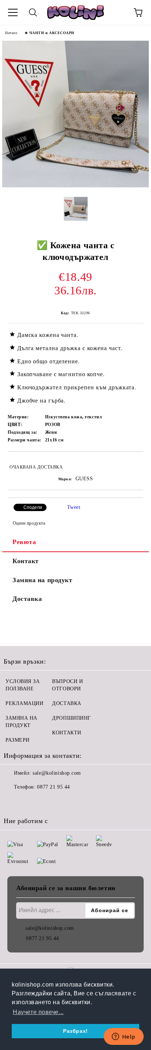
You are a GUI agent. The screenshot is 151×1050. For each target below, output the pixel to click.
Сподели (32, 507)
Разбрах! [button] (75, 1031)
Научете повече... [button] (38, 1012)
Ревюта (24, 542)
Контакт (25, 561)
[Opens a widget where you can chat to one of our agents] (123, 1037)
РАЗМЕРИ (17, 740)
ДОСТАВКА (66, 703)
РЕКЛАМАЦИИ (24, 703)
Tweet (74, 507)
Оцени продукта (29, 523)
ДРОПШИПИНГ (71, 718)
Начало (11, 33)
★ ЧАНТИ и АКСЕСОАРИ (49, 33)
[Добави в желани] (133, 463)
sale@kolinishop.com (57, 773)
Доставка (27, 598)
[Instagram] (29, 802)
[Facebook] (13, 802)
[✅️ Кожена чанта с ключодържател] (75, 185)
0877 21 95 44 (53, 787)
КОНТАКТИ (66, 732)
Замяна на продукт (42, 580)
